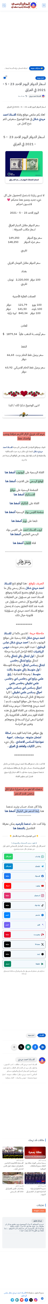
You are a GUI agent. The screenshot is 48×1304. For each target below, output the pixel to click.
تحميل (7, 964)
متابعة (7, 876)
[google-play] (17, 1300)
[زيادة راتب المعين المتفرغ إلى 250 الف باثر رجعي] (12, 1178)
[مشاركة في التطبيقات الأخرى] (14, 1047)
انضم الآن (8, 856)
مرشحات (19, 737)
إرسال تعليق (37, 1221)
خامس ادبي (20, 679)
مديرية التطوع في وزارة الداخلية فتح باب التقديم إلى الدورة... (36, 1191)
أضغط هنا (9, 472)
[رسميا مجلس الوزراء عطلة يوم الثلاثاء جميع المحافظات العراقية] (35, 1152)
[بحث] (4, 5)
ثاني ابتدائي (16, 656)
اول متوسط (33, 669)
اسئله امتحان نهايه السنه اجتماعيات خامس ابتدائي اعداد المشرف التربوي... (15, 68)
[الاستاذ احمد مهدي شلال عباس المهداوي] (24, 5)
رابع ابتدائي (24, 660)
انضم (7, 915)
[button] (35, 1047)
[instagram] (35, 1300)
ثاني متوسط (19, 669)
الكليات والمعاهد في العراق (21, 746)
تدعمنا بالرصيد (23, 824)
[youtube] (21, 1300)
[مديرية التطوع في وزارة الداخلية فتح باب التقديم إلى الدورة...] (35, 1178)
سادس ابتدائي (29, 665)
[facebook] (26, 1300)
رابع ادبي (32, 679)
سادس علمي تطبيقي (23, 692)
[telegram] (12, 1300)
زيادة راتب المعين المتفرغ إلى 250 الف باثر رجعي (14, 1190)
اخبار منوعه (40, 78)
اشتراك (8, 886)
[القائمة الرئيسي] (44, 5)
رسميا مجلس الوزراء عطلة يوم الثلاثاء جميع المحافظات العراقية (35, 1166)
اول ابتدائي (28, 656)
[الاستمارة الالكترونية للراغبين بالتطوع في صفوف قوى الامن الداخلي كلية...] (12, 1152)
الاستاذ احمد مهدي (35, 96)
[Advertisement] (24, 39)
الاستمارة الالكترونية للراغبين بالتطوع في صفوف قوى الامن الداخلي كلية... (13, 1166)
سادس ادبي (28, 688)
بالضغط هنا (19, 828)
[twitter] (31, 1300)
